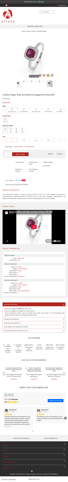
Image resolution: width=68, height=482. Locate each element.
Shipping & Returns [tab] (10, 304)
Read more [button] (8, 439)
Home (23, 31)
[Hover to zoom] (34, 57)
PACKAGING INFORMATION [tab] (12, 323)
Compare (59, 154)
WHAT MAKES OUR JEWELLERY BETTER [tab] (16, 327)
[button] (2, 430)
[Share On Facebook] (16, 180)
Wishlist (50, 154)
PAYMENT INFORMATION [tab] (11, 319)
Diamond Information (21, 451)
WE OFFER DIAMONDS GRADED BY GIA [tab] (16, 330)
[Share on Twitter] (19, 180)
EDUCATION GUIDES (51, 451)
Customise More (18, 146)
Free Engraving (29, 146)
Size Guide (8, 147)
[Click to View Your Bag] (65, 11)
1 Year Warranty (19, 162)
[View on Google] (6, 423)
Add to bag (20, 154)
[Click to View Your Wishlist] (61, 11)
